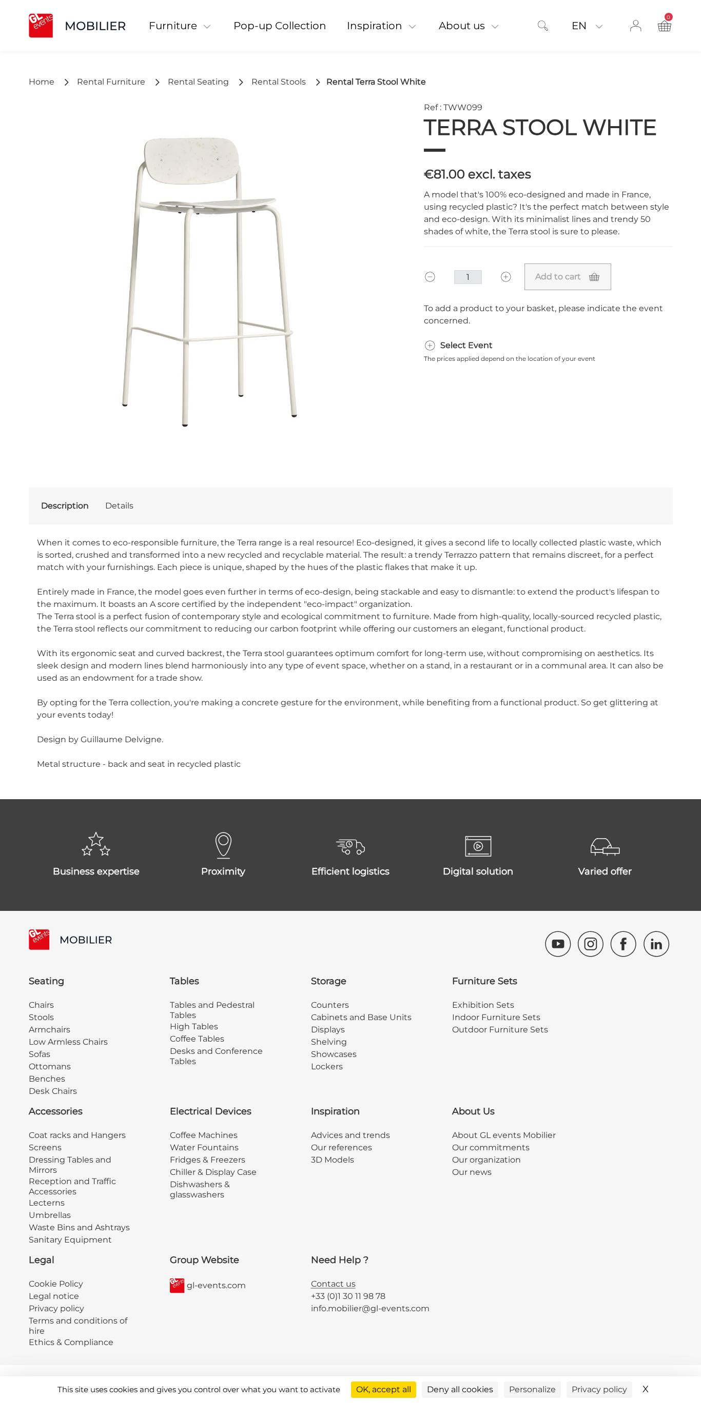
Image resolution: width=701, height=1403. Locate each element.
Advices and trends (350, 1135)
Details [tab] (119, 506)
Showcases (334, 1054)
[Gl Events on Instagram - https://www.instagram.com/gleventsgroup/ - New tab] (590, 943)
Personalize (532, 1389)
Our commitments (491, 1147)
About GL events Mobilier (504, 1135)
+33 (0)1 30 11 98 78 (348, 1296)
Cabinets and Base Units (361, 1017)
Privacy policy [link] (599, 1389)
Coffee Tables (197, 1039)
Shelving (329, 1042)
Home (41, 82)
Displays (328, 1029)
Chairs (41, 1005)
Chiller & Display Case (213, 1172)
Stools (41, 1017)
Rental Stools (278, 82)
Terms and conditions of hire (78, 1326)
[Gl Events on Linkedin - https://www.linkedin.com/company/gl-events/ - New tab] (656, 943)
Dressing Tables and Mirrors (70, 1165)
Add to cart (558, 276)
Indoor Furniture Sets (496, 1017)
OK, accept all (383, 1389)
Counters (330, 1005)
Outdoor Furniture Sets (500, 1029)
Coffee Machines (204, 1135)
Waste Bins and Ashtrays (79, 1227)
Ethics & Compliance (71, 1342)
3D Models (332, 1160)
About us (462, 25)
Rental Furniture (111, 82)
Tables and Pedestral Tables (212, 1010)
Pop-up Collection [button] (279, 25)
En (580, 25)
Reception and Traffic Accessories (72, 1186)
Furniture (173, 25)
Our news (472, 1172)
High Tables (194, 1026)
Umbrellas (50, 1215)
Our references (341, 1147)
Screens (45, 1147)
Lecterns (47, 1203)
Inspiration (374, 25)
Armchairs (49, 1029)
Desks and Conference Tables (216, 1056)
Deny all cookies (460, 1389)
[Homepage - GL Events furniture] (84, 25)
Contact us (333, 1284)
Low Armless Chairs (68, 1042)
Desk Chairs (53, 1091)
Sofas (39, 1054)
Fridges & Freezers (207, 1160)
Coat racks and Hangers (77, 1135)
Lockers (327, 1066)
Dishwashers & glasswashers (200, 1189)
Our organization (486, 1160)
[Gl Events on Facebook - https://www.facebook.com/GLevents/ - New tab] (623, 943)
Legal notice (54, 1296)
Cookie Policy (56, 1284)
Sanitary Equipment (70, 1240)
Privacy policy (56, 1308)
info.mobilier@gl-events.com (370, 1308)
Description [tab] (65, 506)
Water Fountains (204, 1147)
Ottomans (50, 1066)
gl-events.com (216, 1285)
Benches (47, 1079)
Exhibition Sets (483, 1005)
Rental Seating (198, 82)
